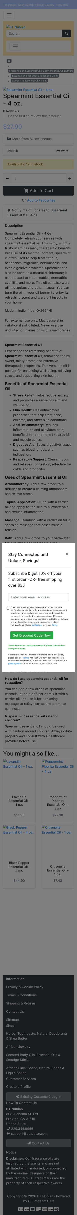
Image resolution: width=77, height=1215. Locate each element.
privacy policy (14, 663)
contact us (36, 625)
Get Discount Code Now (32, 635)
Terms (54, 625)
